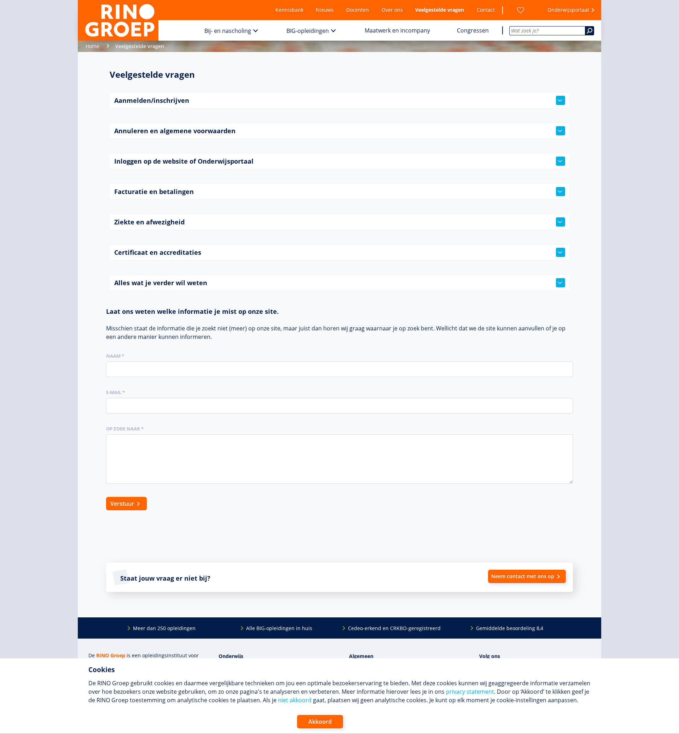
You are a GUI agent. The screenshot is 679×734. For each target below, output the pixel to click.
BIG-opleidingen (307, 31)
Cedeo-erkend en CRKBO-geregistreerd (394, 628)
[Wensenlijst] (520, 10)
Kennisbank (289, 9)
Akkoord (320, 722)
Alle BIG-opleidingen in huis (279, 628)
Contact (486, 9)
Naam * (115, 356)
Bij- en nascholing (227, 31)
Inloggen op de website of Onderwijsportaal (184, 161)
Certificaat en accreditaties (157, 252)
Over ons (392, 9)
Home (92, 46)
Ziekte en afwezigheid (149, 222)
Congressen (473, 30)
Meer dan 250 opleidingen (164, 628)
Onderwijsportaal (568, 9)
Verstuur (122, 503)
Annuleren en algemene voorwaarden (175, 131)
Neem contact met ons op (522, 576)
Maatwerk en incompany (397, 30)
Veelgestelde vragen (439, 9)
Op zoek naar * (125, 428)
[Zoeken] (589, 30)
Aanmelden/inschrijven (151, 100)
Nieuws (324, 9)
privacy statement (470, 691)
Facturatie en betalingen (154, 191)
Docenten (357, 9)
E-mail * (115, 392)
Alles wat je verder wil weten (160, 282)
